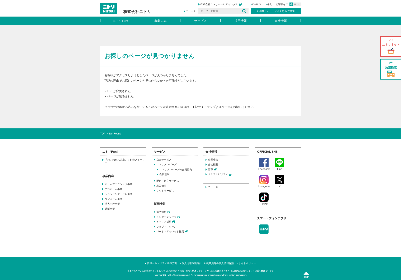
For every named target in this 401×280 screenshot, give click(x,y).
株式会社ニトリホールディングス (219, 4)
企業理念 (213, 159)
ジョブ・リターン (166, 226)
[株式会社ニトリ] (125, 4)
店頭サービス (163, 159)
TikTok (264, 204)
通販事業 (110, 208)
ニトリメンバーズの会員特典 (175, 169)
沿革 (210, 169)
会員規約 (164, 174)
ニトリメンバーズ (166, 164)
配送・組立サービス (167, 180)
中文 (269, 4)
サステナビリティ (218, 174)
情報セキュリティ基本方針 (162, 263)
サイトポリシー (247, 263)
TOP (102, 133)
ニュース (191, 11)
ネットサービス (165, 190)
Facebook (264, 169)
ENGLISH (257, 4)
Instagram (264, 186)
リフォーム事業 (113, 199)
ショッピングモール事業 (118, 194)
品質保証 (161, 185)
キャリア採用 (163, 221)
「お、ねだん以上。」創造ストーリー (125, 161)
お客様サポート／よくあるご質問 (275, 11)
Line (279, 169)
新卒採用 (161, 211)
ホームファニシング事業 (118, 184)
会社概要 (213, 164)
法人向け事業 (112, 203)
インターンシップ (166, 216)
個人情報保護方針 (192, 263)
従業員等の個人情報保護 (220, 263)
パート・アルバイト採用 (170, 231)
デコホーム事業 (113, 189)
